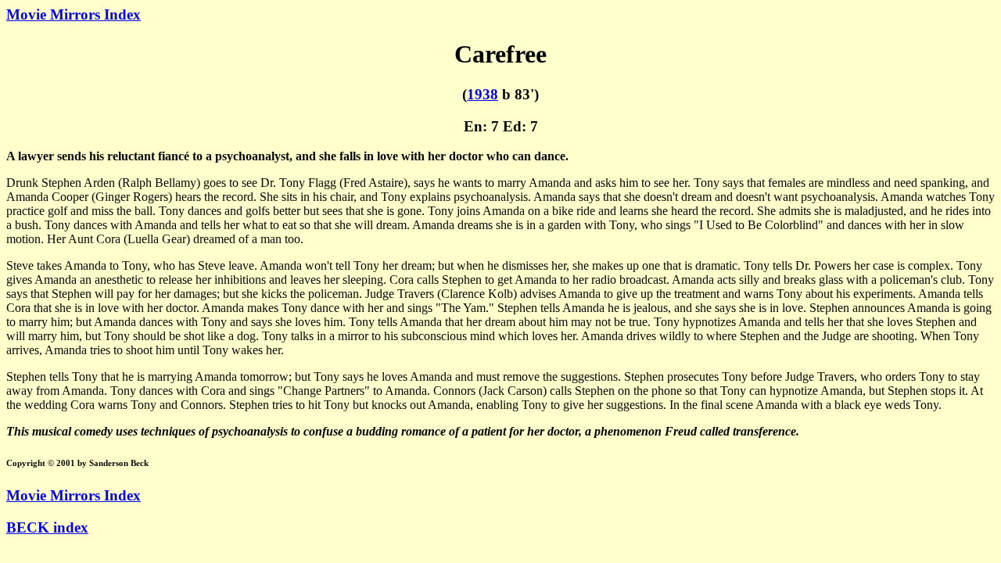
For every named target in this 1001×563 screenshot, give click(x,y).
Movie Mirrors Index (73, 14)
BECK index (47, 527)
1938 (482, 94)
